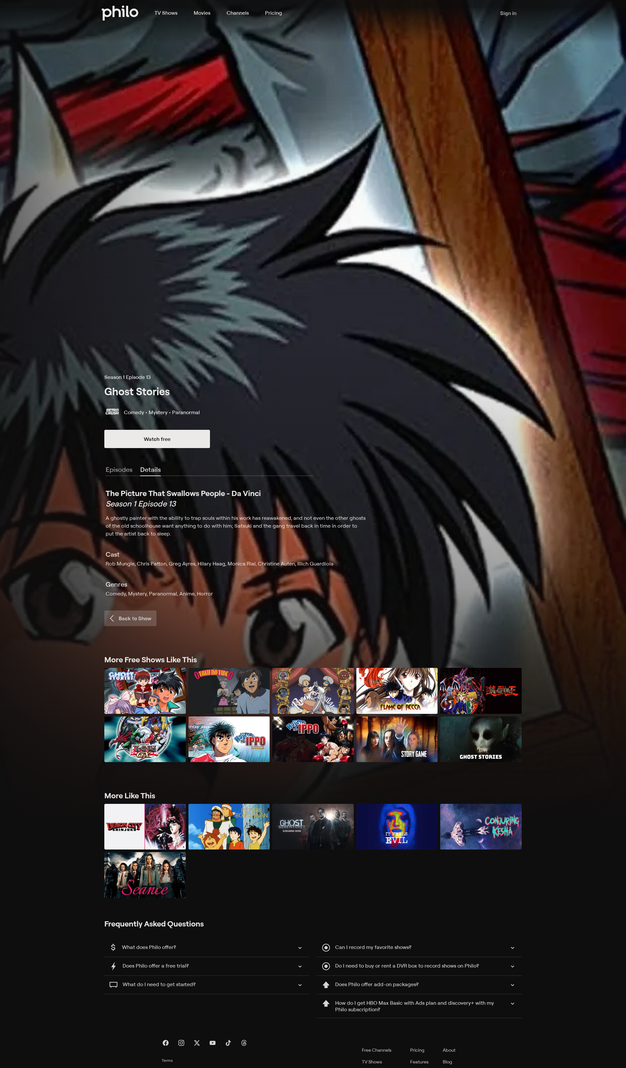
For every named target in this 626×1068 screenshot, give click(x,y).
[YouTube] (212, 1043)
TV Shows (166, 12)
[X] (197, 1043)
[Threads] (244, 1043)
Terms (167, 1060)
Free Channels (377, 1050)
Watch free (157, 439)
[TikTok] (228, 1043)
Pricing (273, 12)
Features (419, 1061)
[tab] (150, 470)
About (449, 1050)
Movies (202, 12)
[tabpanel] (313, 542)
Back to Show (135, 618)
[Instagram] (181, 1043)
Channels (238, 12)
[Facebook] (166, 1043)
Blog (447, 1061)
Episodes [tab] (119, 469)
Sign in (508, 13)
